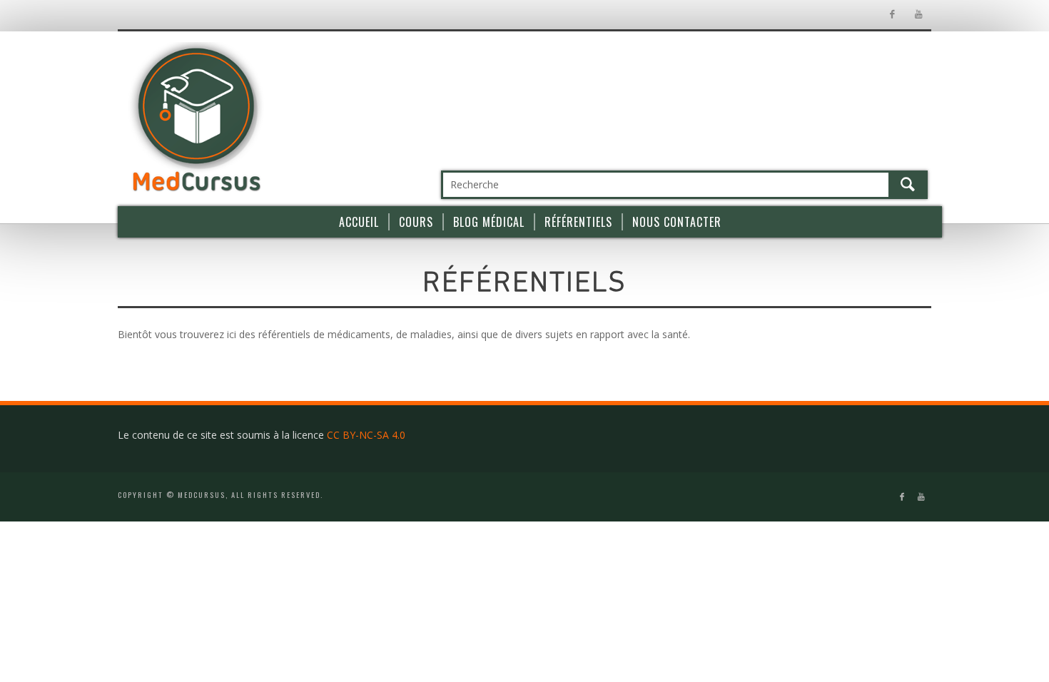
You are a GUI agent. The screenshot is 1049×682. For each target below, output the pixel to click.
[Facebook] (891, 14)
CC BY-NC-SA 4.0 (366, 435)
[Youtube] (918, 14)
